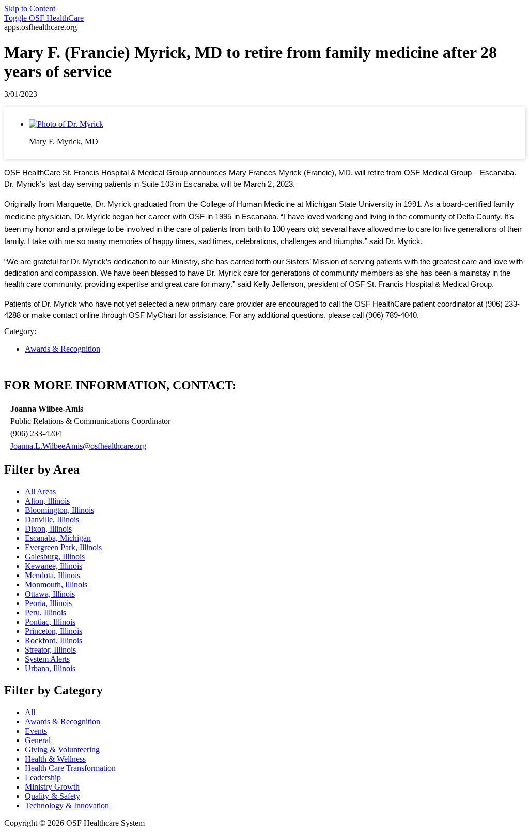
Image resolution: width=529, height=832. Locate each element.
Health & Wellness (55, 758)
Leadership (43, 777)
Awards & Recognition (62, 348)
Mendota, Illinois (52, 575)
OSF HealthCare (44, 17)
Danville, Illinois (52, 519)
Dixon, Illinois (48, 528)
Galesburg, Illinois (55, 556)
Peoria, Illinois (48, 603)
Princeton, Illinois (53, 631)
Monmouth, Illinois (56, 584)
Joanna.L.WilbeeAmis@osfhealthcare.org (78, 446)
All (30, 712)
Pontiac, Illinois (50, 621)
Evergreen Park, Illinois (63, 547)
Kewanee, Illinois (53, 566)
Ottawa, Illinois (50, 593)
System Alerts (47, 659)
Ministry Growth (52, 786)
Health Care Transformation (70, 768)
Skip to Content (29, 8)
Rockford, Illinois (53, 640)
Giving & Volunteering (62, 749)
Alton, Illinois (47, 500)
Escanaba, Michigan (58, 538)
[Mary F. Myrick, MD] (66, 123)
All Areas (40, 491)
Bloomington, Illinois (59, 510)
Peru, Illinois (45, 612)
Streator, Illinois (50, 649)
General (38, 740)
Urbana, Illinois (50, 668)
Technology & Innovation (67, 805)
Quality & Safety (52, 796)
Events (36, 731)
